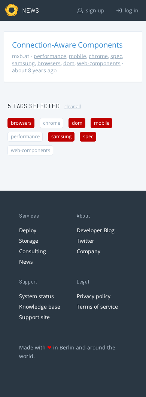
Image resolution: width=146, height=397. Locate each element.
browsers (49, 63)
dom (68, 63)
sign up (94, 10)
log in (131, 10)
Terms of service (97, 306)
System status (36, 296)
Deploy (27, 230)
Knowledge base (39, 306)
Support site (34, 317)
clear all (72, 106)
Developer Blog (96, 230)
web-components (99, 63)
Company (88, 251)
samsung (23, 63)
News (26, 261)
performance (50, 56)
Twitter (85, 240)
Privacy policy (93, 296)
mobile (77, 56)
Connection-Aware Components (67, 45)
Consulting (32, 251)
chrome (98, 56)
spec (116, 56)
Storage (28, 240)
